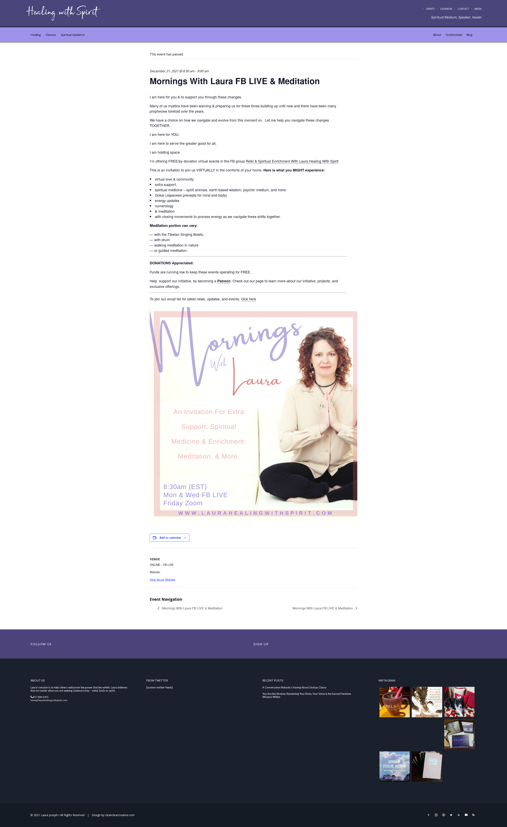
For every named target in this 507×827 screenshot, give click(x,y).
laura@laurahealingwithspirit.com (48, 700)
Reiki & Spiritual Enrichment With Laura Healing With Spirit (292, 161)
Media (478, 8)
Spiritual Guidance (73, 35)
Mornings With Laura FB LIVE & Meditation (191, 608)
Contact (463, 8)
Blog (469, 35)
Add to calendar (170, 538)
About (437, 35)
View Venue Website (162, 579)
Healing (35, 35)
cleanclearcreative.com (119, 815)
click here (248, 298)
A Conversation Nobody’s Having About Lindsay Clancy (294, 687)
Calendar (446, 8)
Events (430, 8)
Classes (51, 35)
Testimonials (453, 35)
